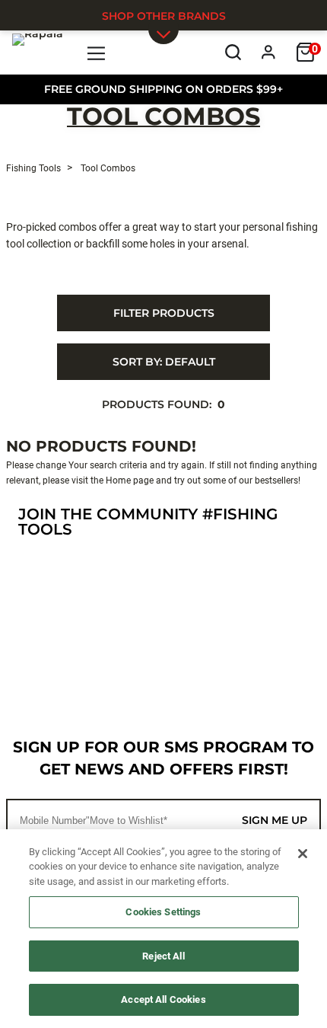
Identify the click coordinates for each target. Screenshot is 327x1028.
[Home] (37, 52)
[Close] (302, 853)
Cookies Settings (163, 912)
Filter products (163, 313)
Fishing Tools (33, 168)
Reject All (163, 956)
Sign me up (274, 820)
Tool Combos (163, 117)
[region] (163, 928)
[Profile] (268, 52)
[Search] (233, 52)
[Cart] (305, 52)
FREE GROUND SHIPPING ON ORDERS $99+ (163, 89)
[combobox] (163, 361)
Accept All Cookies (163, 999)
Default (164, 362)
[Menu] (96, 52)
